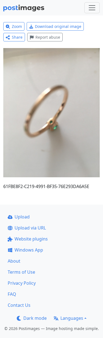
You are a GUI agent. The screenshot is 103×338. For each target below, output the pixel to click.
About (14, 261)
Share (17, 37)
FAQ (12, 294)
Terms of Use (21, 272)
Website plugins (31, 239)
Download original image (58, 26)
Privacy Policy (22, 283)
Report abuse (47, 37)
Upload (22, 217)
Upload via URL (30, 228)
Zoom (17, 26)
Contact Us (19, 305)
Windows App (29, 250)
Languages (71, 318)
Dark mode (35, 318)
